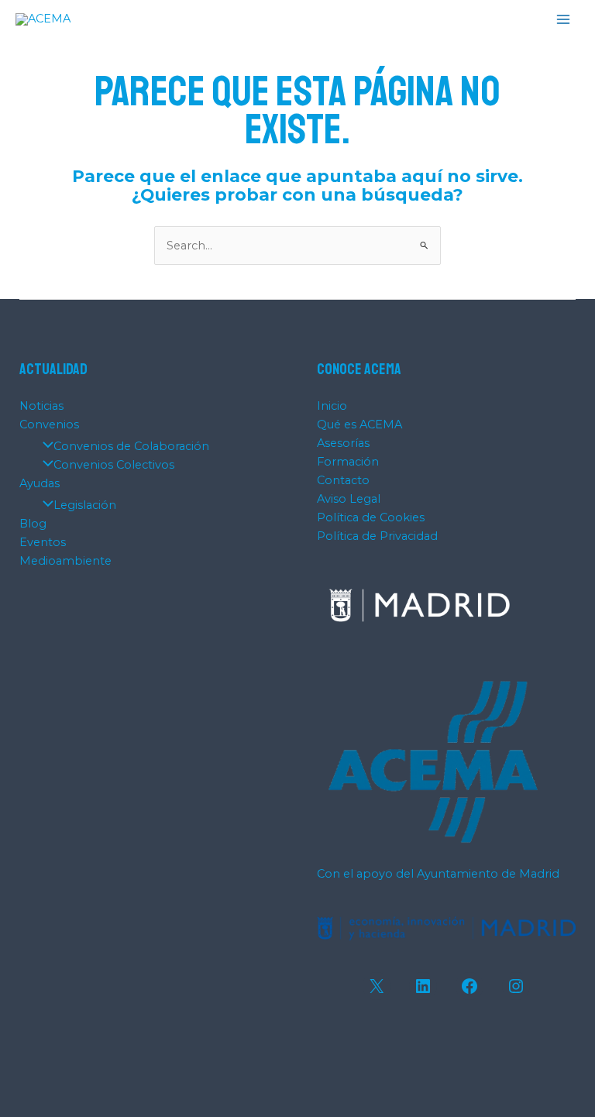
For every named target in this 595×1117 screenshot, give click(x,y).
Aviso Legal (348, 499)
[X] (376, 986)
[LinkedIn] (423, 986)
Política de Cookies (371, 517)
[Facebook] (469, 986)
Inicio (332, 406)
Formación (348, 462)
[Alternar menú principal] (563, 19)
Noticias (41, 406)
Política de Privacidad (377, 536)
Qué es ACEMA (359, 424)
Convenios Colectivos (113, 465)
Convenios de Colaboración (131, 446)
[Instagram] (516, 986)
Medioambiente (65, 561)
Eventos (42, 542)
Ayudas (39, 483)
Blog (32, 524)
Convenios (49, 424)
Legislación (84, 505)
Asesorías (343, 443)
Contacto (343, 480)
